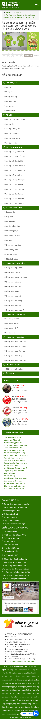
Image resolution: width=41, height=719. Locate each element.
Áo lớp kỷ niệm (9, 473)
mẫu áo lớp (9, 680)
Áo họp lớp (10, 106)
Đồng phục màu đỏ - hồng (16, 346)
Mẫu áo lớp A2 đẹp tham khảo (15, 566)
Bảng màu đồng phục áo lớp (14, 460)
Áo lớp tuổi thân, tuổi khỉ (15, 189)
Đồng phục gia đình (13, 245)
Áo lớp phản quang (13, 138)
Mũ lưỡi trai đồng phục (14, 369)
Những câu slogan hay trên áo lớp (16, 575)
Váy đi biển (10, 217)
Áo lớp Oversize (12, 133)
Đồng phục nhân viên (14, 296)
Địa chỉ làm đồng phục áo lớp (14, 453)
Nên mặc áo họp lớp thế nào (14, 486)
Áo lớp (8, 87)
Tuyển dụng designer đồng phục (16, 507)
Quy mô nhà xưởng (11, 520)
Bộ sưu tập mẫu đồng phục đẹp (15, 559)
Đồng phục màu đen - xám (16, 351)
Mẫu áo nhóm (32, 673)
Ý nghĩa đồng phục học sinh (14, 471)
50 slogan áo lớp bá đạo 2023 (14, 488)
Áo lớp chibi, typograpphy (15, 119)
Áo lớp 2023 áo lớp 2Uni (13, 448)
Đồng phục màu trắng (14, 356)
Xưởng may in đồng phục (13, 481)
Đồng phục (10, 92)
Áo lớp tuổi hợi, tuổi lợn (14, 203)
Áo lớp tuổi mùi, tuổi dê (14, 184)
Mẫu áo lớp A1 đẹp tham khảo (15, 562)
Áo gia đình (10, 221)
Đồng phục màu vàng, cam (16, 360)
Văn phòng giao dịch (11, 517)
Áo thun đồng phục (13, 226)
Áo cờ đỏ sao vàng (13, 235)
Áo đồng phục (11, 101)
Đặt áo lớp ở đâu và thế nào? (14, 450)
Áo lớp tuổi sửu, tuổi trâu (15, 156)
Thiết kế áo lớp (11, 254)
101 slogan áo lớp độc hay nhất (15, 445)
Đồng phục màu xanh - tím (16, 342)
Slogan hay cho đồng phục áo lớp (16, 463)
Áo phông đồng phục (23, 676)
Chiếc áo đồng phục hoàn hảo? (15, 579)
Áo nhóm (9, 240)
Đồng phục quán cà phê (15, 310)
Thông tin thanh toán (11, 514)
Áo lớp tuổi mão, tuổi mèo (15, 166)
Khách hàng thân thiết (12, 511)
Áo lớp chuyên (11, 143)
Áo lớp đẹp (10, 124)
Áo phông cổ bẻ (12, 328)
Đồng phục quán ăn (13, 305)
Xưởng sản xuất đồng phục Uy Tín (17, 572)
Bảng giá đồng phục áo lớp (13, 458)
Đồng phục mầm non (14, 282)
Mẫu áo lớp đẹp (12, 259)
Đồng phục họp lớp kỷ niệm (16, 277)
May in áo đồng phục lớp (13, 443)
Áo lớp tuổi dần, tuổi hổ (14, 161)
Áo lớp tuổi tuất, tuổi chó (15, 199)
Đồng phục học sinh (13, 286)
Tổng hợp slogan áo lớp (12, 437)
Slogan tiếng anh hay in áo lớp (15, 483)
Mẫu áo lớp (10, 111)
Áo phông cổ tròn (12, 319)
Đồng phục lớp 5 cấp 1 (14, 268)
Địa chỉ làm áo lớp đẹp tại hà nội (15, 468)
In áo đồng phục (12, 250)
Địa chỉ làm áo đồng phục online (15, 478)
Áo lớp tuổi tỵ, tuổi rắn (14, 175)
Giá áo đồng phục (8, 676)
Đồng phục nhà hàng (14, 301)
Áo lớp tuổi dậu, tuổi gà (14, 194)
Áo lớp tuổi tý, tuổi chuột (15, 152)
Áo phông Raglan (12, 323)
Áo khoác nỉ (10, 333)
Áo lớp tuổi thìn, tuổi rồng (15, 170)
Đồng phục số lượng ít (12, 440)
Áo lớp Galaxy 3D (13, 129)
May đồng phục (12, 231)
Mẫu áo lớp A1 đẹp (11, 466)
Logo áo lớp (10, 212)
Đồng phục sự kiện (13, 291)
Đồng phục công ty (13, 272)
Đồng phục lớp (11, 97)
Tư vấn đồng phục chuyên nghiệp (16, 504)
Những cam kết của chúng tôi (15, 524)
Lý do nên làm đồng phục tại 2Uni (16, 569)
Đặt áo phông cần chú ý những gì (16, 455)
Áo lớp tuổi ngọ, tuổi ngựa (15, 180)
